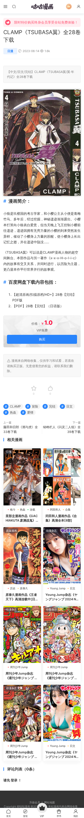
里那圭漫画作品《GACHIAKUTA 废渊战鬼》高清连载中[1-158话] (22, 518)
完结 (28, 72)
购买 (42, 339)
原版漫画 (11, 530)
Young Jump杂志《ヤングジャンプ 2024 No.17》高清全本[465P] (61, 754)
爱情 (30, 412)
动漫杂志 (51, 530)
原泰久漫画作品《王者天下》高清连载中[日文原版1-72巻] (22, 597)
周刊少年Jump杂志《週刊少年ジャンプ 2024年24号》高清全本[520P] (61, 675)
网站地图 (49, 802)
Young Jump (57, 588)
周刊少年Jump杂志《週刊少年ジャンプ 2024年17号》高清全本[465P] (22, 754)
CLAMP (39, 72)
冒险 (35, 406)
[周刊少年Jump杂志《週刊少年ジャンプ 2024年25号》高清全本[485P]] (22, 634)
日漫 (10, 51)
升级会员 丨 (36, 802)
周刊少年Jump (19, 667)
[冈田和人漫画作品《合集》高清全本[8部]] (62, 476)
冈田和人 (55, 509)
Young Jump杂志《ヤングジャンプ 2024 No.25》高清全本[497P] (61, 597)
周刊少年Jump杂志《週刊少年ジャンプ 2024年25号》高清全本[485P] (22, 675)
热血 (13, 412)
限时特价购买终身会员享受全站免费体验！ (46, 22)
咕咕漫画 (42, 6)
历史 (12, 588)
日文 (20, 72)
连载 (32, 509)
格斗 (12, 509)
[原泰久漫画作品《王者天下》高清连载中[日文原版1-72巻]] (22, 555)
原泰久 (24, 588)
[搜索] (14, 6)
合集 (68, 509)
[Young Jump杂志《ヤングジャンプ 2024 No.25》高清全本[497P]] (62, 555)
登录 (14, 780)
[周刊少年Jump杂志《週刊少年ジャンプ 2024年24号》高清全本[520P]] (62, 634)
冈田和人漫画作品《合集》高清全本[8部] (61, 518)
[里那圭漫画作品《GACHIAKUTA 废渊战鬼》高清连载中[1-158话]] (22, 476)
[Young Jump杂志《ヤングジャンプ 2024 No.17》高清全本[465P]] (62, 713)
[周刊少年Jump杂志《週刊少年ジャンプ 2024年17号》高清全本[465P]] (22, 713)
